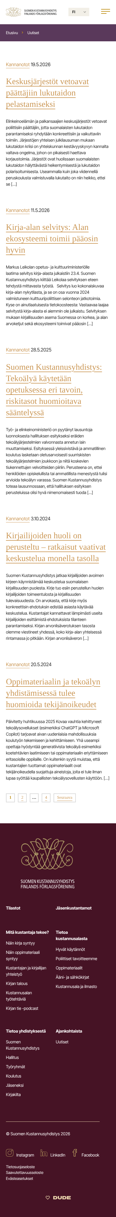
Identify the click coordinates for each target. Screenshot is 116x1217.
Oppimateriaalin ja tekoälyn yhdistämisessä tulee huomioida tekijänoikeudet (53, 693)
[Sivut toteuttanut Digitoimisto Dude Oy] (58, 1198)
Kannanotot (18, 64)
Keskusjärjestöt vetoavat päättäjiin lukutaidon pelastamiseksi (47, 93)
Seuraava (64, 797)
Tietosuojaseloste (20, 1167)
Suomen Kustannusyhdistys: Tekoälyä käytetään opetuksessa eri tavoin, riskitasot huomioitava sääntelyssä (54, 390)
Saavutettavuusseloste (24, 1172)
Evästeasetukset (19, 1178)
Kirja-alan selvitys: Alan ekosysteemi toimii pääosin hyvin (52, 239)
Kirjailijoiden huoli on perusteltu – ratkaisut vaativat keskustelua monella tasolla (56, 547)
